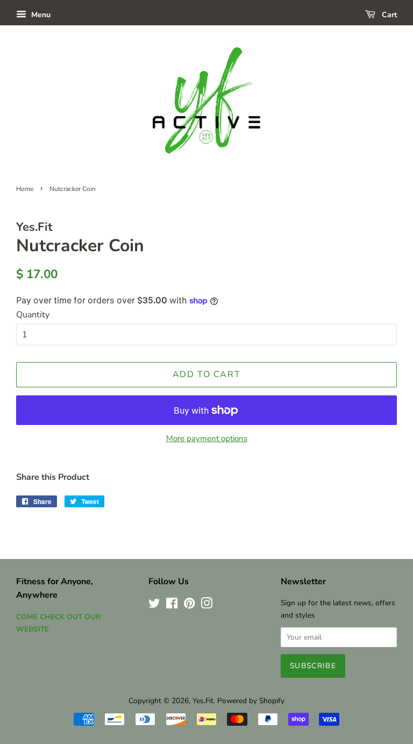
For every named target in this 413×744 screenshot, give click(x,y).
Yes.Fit (203, 701)
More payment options (206, 438)
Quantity (32, 315)
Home (24, 189)
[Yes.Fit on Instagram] (206, 605)
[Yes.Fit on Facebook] (172, 605)
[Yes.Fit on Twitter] (154, 605)
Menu (40, 15)
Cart (388, 15)
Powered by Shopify (250, 701)
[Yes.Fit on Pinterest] (189, 605)
